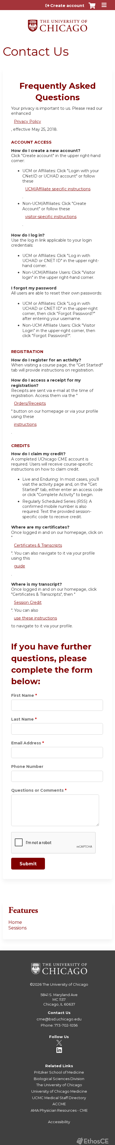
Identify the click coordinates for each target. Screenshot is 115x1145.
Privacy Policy (27, 121)
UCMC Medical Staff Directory (59, 1097)
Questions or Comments (37, 790)
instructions (25, 424)
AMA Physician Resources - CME (59, 1110)
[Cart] (91, 8)
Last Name (22, 719)
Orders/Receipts (30, 403)
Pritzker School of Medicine (59, 1072)
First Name (22, 695)
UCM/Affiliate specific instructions (57, 188)
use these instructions (35, 618)
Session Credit (28, 602)
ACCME (59, 1104)
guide (19, 566)
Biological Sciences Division (59, 1078)
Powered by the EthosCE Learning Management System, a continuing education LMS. (92, 1141)
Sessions (17, 928)
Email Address (26, 743)
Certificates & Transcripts (38, 545)
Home (15, 922)
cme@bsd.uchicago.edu (59, 1019)
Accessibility (59, 1122)
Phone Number (27, 766)
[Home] (57, 24)
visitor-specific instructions (50, 216)
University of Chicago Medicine (59, 1091)
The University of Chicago (65, 984)
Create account (67, 6)
